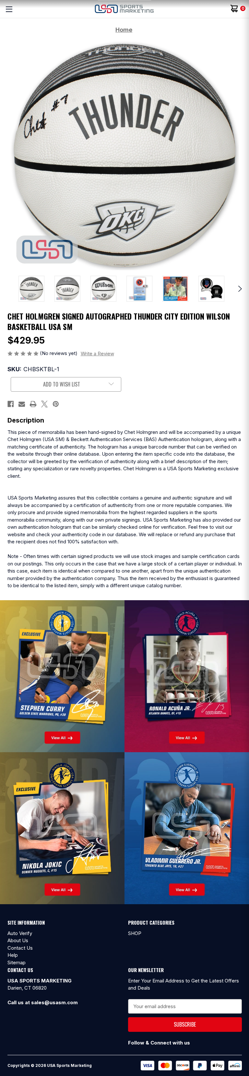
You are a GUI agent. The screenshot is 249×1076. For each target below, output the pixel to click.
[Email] (21, 404)
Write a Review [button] (97, 353)
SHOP (134, 933)
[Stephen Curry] (62, 676)
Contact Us (20, 948)
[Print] (33, 404)
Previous (10, 288)
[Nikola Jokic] (62, 828)
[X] (44, 404)
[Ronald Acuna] (186, 676)
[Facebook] (10, 404)
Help (12, 955)
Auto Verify (19, 933)
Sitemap (16, 962)
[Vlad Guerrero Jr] (186, 828)
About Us (17, 940)
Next (238, 288)
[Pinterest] (56, 404)
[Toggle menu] (9, 9)
